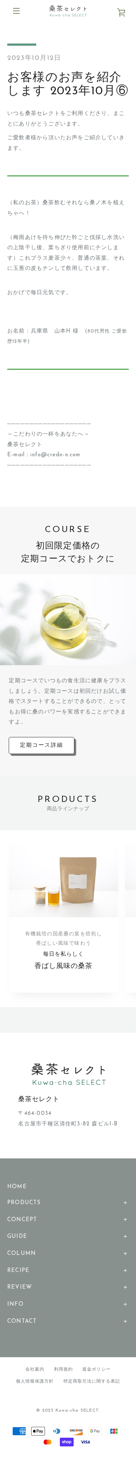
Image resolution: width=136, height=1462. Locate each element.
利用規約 (63, 1369)
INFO (15, 1304)
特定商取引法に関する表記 (91, 1381)
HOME (17, 1187)
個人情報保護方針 (35, 1381)
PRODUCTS (24, 1203)
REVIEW (19, 1287)
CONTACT (22, 1321)
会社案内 (34, 1369)
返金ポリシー (96, 1369)
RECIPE (18, 1270)
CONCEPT (22, 1220)
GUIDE (17, 1236)
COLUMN (21, 1253)
